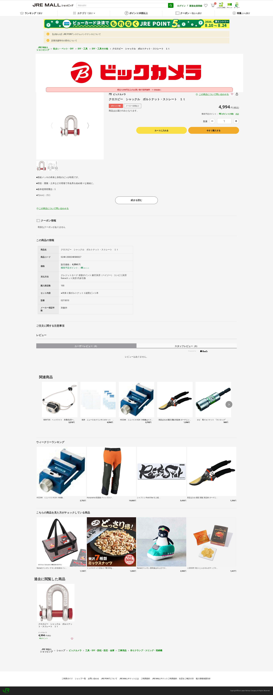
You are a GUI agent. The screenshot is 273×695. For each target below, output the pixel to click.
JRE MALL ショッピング (43, 48)
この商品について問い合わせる (214, 94)
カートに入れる (161, 130)
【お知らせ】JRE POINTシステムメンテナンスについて (76, 34)
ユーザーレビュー (86, 346)
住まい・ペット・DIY (63, 48)
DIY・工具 (83, 48)
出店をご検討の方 (186, 678)
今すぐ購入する (214, 130)
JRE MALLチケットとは (129, 678)
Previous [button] (53, 126)
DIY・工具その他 (100, 48)
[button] (228, 404)
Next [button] (86, 126)
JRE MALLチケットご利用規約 (164, 678)
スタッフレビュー (186, 346)
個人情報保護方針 (203, 678)
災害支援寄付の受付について (64, 40)
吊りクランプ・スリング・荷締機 (146, 650)
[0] (213, 5)
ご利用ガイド (67, 678)
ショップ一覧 (80, 678)
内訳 (237, 114)
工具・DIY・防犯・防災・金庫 (99, 650)
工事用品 (122, 650)
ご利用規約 (145, 678)
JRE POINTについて (109, 678)
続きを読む (136, 200)
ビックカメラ (75, 650)
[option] (70, 126)
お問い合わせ (93, 678)
